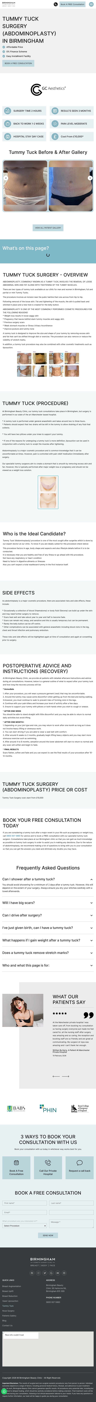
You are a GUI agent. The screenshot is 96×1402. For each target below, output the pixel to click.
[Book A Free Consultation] (16, 1163)
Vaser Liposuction (10, 1301)
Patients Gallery (9, 1316)
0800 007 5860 (13, 836)
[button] (56, 1076)
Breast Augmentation (11, 1286)
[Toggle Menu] (91, 4)
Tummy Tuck (8, 1306)
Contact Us (7, 1325)
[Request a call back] (80, 1163)
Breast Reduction (9, 1296)
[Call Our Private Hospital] (48, 1163)
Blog (4, 1320)
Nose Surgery (8, 1311)
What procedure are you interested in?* (19, 1221)
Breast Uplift (7, 1291)
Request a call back (79, 1170)
